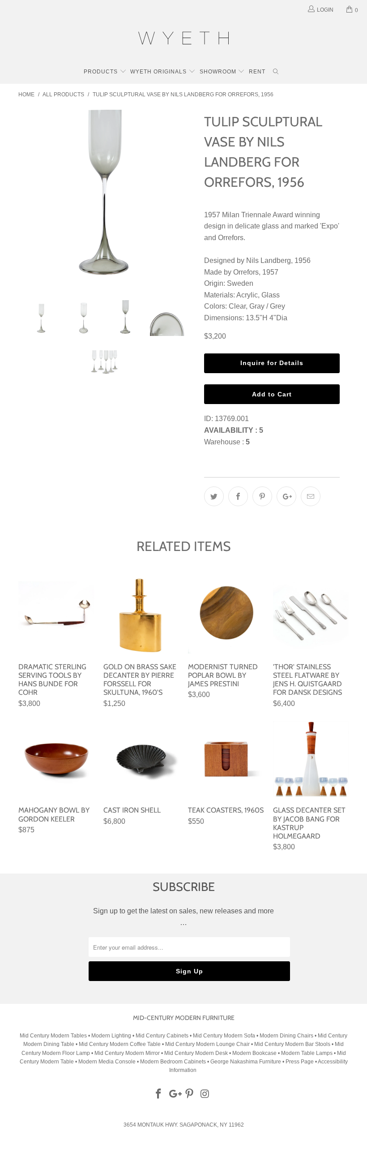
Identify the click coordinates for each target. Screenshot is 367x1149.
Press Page (300, 1062)
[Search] (276, 72)
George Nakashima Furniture (245, 1062)
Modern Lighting (111, 1036)
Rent (257, 72)
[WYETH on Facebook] (159, 1094)
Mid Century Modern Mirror (127, 1053)
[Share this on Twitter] (214, 496)
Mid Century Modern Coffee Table (120, 1044)
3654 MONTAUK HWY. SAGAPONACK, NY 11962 (184, 1125)
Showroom (219, 72)
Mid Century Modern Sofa (224, 1036)
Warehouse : (227, 442)
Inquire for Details (271, 362)
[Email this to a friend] (310, 496)
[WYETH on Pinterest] (189, 1094)
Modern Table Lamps (307, 1053)
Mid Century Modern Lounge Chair (207, 1044)
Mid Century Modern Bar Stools (292, 1044)
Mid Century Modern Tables (53, 1036)
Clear (237, 306)
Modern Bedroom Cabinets (173, 1062)
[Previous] (27, 198)
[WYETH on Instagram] (205, 1094)
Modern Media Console (107, 1062)
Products (101, 72)
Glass (270, 295)
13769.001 (232, 418)
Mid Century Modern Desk (196, 1053)
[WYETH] (183, 39)
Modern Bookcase (254, 1053)
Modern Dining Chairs (286, 1036)
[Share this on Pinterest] (262, 496)
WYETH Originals (159, 72)
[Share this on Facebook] (238, 496)
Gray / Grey (267, 306)
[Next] (186, 198)
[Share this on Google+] (286, 496)
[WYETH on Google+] (174, 1094)
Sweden (240, 283)
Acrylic (247, 295)
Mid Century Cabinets (163, 1036)
